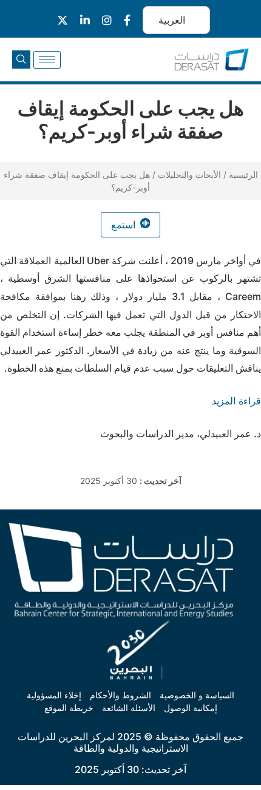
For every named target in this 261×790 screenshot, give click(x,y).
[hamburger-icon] (47, 60)
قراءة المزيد (236, 401)
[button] (21, 59)
